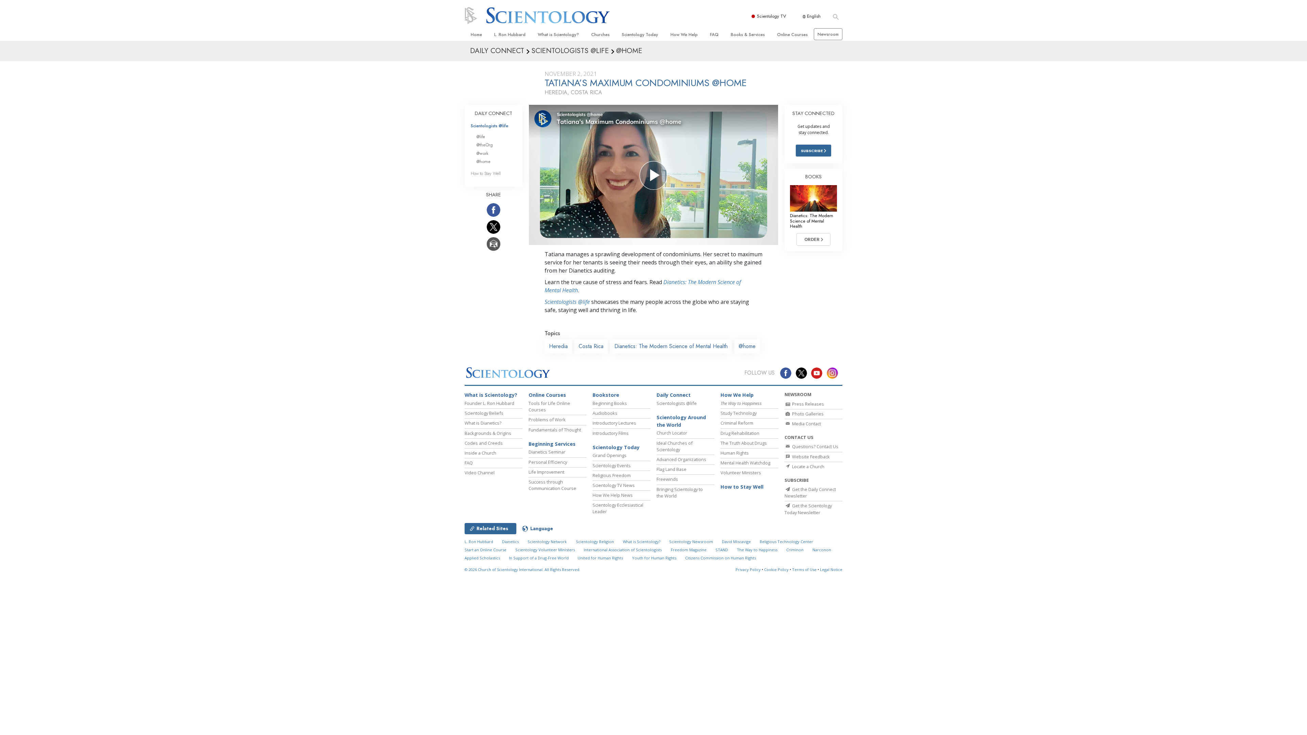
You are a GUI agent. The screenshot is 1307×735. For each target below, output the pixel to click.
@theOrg (484, 145)
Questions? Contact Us (814, 446)
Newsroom (828, 34)
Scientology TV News (614, 485)
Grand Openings (610, 455)
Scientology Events (612, 465)
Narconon (821, 549)
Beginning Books (610, 403)
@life (480, 136)
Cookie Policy (776, 569)
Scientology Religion (595, 541)
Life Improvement (546, 472)
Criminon (795, 549)
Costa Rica (591, 346)
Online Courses (792, 34)
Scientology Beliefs (484, 413)
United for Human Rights (600, 557)
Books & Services (748, 34)
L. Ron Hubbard (510, 34)
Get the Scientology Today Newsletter (808, 509)
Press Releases (807, 404)
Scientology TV (771, 16)
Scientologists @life (489, 125)
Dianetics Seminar (547, 452)
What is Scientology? (558, 34)
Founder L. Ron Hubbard (489, 403)
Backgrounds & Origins (488, 433)
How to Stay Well (486, 173)
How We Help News (613, 495)
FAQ (714, 34)
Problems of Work (547, 419)
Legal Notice (831, 569)
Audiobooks (605, 413)
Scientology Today (640, 34)
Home (476, 34)
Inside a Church (480, 453)
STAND (721, 549)
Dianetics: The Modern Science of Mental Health (671, 346)
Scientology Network (547, 541)
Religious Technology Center (786, 541)
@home (747, 346)
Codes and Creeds (484, 443)
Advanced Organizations (681, 459)
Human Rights (735, 453)
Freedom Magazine (689, 549)
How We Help (684, 34)
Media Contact (806, 424)
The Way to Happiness (757, 549)
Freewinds (667, 479)
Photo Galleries (807, 414)
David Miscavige (736, 541)
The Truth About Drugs (744, 443)
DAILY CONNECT (493, 113)
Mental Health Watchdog (745, 463)
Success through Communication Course (552, 485)
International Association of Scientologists (623, 549)
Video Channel (480, 473)
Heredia (558, 346)
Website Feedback (810, 457)
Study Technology (739, 413)
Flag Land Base (672, 469)
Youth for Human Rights (654, 557)
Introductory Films (611, 433)
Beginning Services (552, 444)
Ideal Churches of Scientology (675, 446)
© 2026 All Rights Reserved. (522, 569)
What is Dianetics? (483, 423)
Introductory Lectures (614, 423)
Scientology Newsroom (691, 541)
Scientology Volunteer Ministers (545, 549)
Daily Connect (674, 395)
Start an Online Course (485, 549)
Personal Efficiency (548, 462)
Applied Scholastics (482, 557)
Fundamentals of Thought (555, 430)
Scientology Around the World (681, 421)
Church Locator (672, 433)
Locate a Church (807, 466)
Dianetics (510, 541)
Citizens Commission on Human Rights (720, 557)
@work (482, 153)
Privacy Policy (748, 569)
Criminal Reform (737, 423)
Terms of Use (804, 569)
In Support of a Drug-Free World (539, 557)
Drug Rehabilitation (740, 433)
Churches (600, 34)
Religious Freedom (612, 475)
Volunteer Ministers (741, 473)
